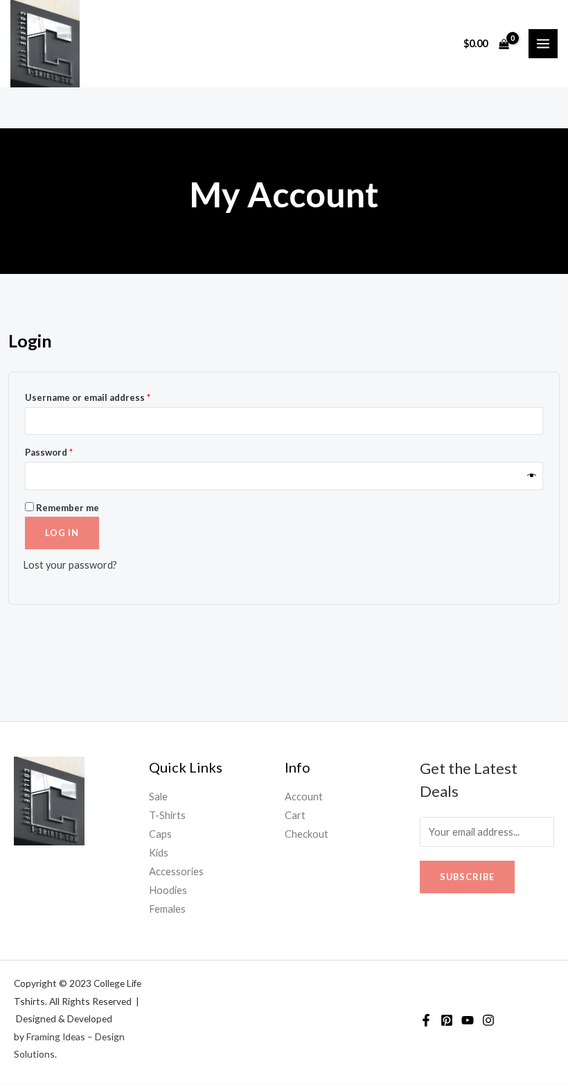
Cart (295, 815)
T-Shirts (167, 815)
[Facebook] (426, 1020)
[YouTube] (467, 1020)
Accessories (176, 871)
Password (69, 450)
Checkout (306, 834)
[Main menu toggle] (543, 43)
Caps (160, 834)
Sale (158, 796)
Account (304, 796)
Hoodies (168, 890)
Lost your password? (70, 565)
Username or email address (107, 395)
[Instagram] (488, 1020)
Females (167, 909)
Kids (158, 853)
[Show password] (532, 476)
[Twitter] (447, 1020)
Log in (62, 532)
